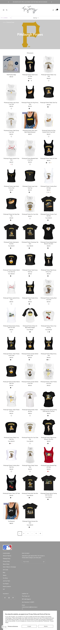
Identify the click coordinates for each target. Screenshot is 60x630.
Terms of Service (7, 555)
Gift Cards (5, 569)
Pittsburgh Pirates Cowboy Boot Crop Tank (49, 298)
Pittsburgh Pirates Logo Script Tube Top (30, 187)
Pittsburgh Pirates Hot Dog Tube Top (11, 215)
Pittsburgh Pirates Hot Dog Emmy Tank (30, 103)
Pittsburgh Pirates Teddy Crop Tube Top (11, 438)
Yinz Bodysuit (11, 521)
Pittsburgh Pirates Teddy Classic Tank (30, 466)
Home (4, 22)
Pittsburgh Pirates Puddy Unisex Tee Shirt (30, 410)
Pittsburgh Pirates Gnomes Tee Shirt (30, 522)
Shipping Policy (6, 558)
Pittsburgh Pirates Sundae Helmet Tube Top (11, 382)
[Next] (40, 533)
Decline (45, 626)
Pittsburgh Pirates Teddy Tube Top (48, 102)
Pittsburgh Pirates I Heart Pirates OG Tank (11, 410)
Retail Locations (7, 586)
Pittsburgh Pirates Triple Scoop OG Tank (30, 75)
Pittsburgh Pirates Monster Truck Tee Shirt (49, 215)
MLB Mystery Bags (11, 74)
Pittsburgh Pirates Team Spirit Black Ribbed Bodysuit (30, 131)
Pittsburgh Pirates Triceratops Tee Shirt (30, 243)
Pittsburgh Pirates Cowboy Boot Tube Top (11, 466)
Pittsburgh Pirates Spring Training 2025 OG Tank (11, 326)
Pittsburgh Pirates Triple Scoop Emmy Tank (48, 270)
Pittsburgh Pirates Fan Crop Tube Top (30, 438)
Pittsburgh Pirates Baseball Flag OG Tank (48, 466)
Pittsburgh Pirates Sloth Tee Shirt (30, 493)
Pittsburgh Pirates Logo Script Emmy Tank (11, 187)
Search (4, 575)
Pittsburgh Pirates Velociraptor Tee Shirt (11, 243)
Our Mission (6, 583)
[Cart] (56, 10)
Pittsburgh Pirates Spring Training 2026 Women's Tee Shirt (49, 410)
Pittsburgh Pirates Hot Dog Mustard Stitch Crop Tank (48, 131)
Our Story (5, 578)
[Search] (6, 10)
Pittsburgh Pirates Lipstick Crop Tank (11, 159)
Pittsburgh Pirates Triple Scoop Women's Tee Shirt (48, 438)
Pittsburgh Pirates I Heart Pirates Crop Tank (49, 382)
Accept (29, 626)
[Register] (43, 561)
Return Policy (6, 564)
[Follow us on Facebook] (5, 598)
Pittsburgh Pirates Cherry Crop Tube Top (48, 326)
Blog (4, 572)
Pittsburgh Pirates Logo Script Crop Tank (11, 103)
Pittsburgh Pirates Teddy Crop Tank (48, 75)
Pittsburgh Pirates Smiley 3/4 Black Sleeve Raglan (30, 326)
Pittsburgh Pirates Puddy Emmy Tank (30, 298)
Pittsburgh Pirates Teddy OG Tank (48, 158)
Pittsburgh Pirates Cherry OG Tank (11, 493)
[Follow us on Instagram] (9, 598)
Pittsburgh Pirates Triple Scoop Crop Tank (11, 131)
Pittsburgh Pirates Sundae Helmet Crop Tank (30, 382)
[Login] (53, 10)
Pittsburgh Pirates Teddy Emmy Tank (48, 354)
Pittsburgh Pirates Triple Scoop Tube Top (30, 270)
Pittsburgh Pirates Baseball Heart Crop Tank (30, 159)
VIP (4, 589)
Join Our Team (6, 581)
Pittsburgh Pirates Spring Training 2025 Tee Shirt (49, 494)
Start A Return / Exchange (9, 567)
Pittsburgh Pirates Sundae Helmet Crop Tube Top (11, 270)
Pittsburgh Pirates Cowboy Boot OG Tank (49, 187)
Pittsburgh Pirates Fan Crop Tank (30, 214)
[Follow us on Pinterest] (13, 598)
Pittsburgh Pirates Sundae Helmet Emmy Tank (30, 354)
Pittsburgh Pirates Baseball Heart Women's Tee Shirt (49, 243)
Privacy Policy (6, 561)
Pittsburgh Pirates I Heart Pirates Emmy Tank (11, 354)
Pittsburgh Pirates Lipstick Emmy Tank (11, 298)
